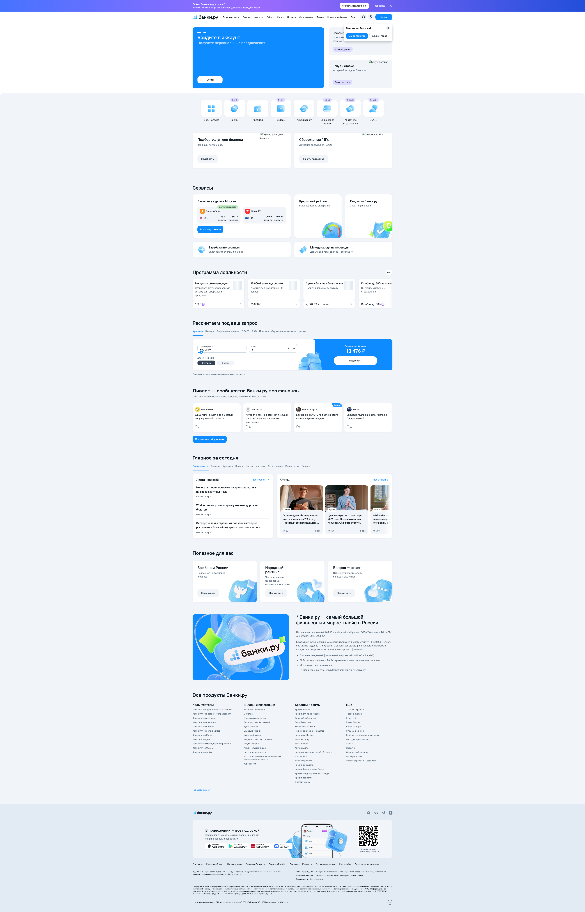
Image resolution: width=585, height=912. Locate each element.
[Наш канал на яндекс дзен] (390, 813)
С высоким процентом (255, 718)
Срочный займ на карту (307, 718)
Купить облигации (253, 735)
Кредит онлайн (302, 709)
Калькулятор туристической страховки (212, 709)
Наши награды (234, 864)
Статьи (349, 743)
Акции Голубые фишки (255, 748)
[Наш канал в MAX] (368, 813)
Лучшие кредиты (303, 760)
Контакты (307, 864)
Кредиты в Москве (304, 735)
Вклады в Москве (252, 731)
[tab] (198, 332)
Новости (350, 748)
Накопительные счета (255, 752)
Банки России (353, 722)
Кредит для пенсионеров (307, 714)
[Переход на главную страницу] (205, 17)
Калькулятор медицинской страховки (212, 743)
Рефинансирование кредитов (309, 731)
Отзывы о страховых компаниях (362, 735)
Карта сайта (345, 864)
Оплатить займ (302, 782)
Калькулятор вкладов (204, 718)
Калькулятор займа (203, 752)
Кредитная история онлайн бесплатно (314, 752)
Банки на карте (353, 726)
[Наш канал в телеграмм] (383, 813)
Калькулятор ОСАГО (203, 748)
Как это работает (214, 864)
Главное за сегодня (215, 458)
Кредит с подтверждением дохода (312, 773)
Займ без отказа (303, 722)
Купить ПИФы (251, 726)
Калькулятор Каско (202, 735)
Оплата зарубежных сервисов (361, 760)
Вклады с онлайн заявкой (257, 722)
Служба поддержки (325, 864)
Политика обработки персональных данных (344, 875)
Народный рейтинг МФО (358, 739)
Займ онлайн (301, 743)
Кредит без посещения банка (309, 769)
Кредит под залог (303, 777)
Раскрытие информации (367, 864)
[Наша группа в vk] (376, 813)
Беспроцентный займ (305, 726)
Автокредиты (301, 748)
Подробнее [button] (379, 6)
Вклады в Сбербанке (254, 709)
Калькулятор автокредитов (206, 731)
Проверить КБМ (354, 756)
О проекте (197, 864)
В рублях (248, 714)
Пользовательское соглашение (309, 875)
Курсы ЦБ (351, 718)
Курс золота (250, 763)
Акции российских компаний (258, 739)
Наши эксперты (316, 879)
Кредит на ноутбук (304, 765)
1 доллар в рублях (355, 709)
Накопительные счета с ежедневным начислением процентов (262, 758)
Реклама (294, 864)
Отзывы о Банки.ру (255, 864)
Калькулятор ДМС (202, 739)
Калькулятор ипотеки (203, 726)
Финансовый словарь (357, 752)
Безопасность (302, 879)
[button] (388, 28)
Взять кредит (301, 756)
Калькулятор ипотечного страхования (212, 714)
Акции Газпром (251, 743)
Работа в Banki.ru (277, 864)
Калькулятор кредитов (204, 722)
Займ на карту (302, 739)
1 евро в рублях (354, 714)
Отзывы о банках (355, 731)
